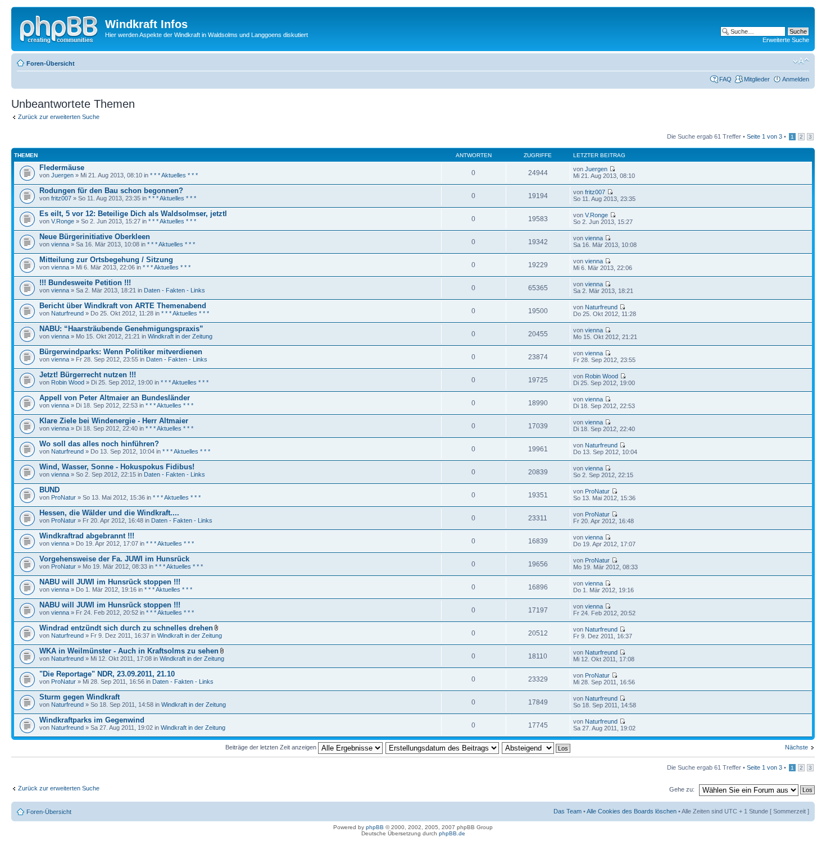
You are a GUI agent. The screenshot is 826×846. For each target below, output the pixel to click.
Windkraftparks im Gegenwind (91, 720)
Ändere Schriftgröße (801, 61)
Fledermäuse (61, 167)
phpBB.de (452, 833)
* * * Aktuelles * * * (174, 175)
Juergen (62, 175)
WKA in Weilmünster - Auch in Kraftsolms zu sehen (129, 651)
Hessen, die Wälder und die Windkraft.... (109, 513)
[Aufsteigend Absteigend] (536, 747)
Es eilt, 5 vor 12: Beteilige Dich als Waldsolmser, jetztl (133, 213)
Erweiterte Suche (786, 39)
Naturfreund (67, 313)
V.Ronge (62, 221)
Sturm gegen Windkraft (79, 697)
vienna (60, 244)
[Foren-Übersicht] (59, 27)
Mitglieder (757, 79)
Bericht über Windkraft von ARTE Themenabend (122, 305)
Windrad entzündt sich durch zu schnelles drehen (126, 628)
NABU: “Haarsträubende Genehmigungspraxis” (121, 328)
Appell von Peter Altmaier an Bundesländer (114, 398)
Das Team (567, 811)
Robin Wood (67, 382)
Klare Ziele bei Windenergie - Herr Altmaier (113, 421)
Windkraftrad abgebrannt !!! (86, 536)
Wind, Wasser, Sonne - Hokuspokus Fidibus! (116, 467)
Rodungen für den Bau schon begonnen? (111, 190)
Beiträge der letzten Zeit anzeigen (271, 747)
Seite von (764, 136)
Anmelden (795, 79)
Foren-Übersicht (50, 63)
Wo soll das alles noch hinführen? (99, 444)
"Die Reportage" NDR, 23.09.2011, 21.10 (107, 674)
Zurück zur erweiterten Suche (58, 116)
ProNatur (63, 497)
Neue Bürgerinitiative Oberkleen (94, 236)
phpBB (375, 827)
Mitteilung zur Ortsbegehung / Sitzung (106, 259)
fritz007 (61, 198)
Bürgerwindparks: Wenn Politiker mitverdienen (120, 351)
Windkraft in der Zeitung (180, 336)
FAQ (725, 79)
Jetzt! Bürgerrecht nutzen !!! (87, 375)
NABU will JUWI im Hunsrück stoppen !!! (109, 582)
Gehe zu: (682, 789)
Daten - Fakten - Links (174, 290)
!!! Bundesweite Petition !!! (85, 282)
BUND (49, 490)
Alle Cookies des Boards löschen (632, 811)
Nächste (796, 747)
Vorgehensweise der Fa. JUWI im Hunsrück (114, 559)
